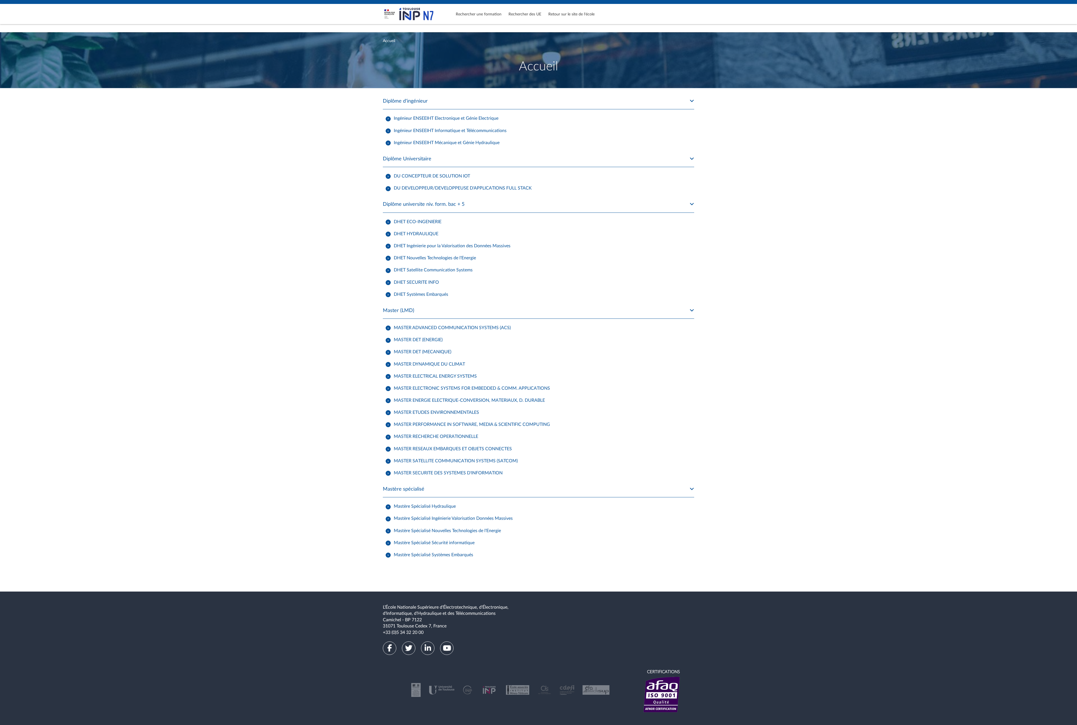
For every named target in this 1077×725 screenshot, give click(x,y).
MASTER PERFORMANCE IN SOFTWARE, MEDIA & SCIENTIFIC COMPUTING (472, 424)
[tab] (538, 101)
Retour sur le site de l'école (571, 14)
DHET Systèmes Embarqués (421, 294)
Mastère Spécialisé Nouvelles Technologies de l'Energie (447, 530)
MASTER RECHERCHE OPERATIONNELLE (436, 436)
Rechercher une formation (478, 14)
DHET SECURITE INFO (416, 282)
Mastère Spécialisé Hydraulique (425, 506)
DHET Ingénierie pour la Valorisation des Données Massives (452, 246)
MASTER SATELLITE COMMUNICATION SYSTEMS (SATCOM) (456, 460)
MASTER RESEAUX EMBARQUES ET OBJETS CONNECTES (453, 448)
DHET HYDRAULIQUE (416, 234)
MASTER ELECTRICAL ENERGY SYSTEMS (435, 376)
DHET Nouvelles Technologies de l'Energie (435, 258)
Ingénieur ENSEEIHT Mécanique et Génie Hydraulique (447, 142)
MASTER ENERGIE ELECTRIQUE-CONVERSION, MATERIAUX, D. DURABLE (469, 400)
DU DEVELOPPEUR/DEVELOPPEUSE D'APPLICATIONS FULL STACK (463, 188)
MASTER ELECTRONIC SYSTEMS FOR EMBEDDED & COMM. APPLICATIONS (472, 388)
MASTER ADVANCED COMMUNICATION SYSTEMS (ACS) (452, 327)
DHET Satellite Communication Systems (433, 270)
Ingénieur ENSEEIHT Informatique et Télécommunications (450, 130)
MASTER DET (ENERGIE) (418, 340)
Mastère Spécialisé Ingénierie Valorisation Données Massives (453, 518)
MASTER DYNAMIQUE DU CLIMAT (429, 364)
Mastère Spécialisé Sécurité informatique (434, 543)
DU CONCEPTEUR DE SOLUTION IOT (432, 176)
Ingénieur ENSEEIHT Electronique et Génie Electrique (446, 118)
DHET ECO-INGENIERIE (417, 222)
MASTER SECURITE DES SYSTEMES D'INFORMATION (448, 473)
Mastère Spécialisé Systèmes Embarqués (433, 555)
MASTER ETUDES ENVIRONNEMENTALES (436, 412)
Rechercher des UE (524, 14)
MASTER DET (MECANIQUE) (422, 352)
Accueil (389, 41)
